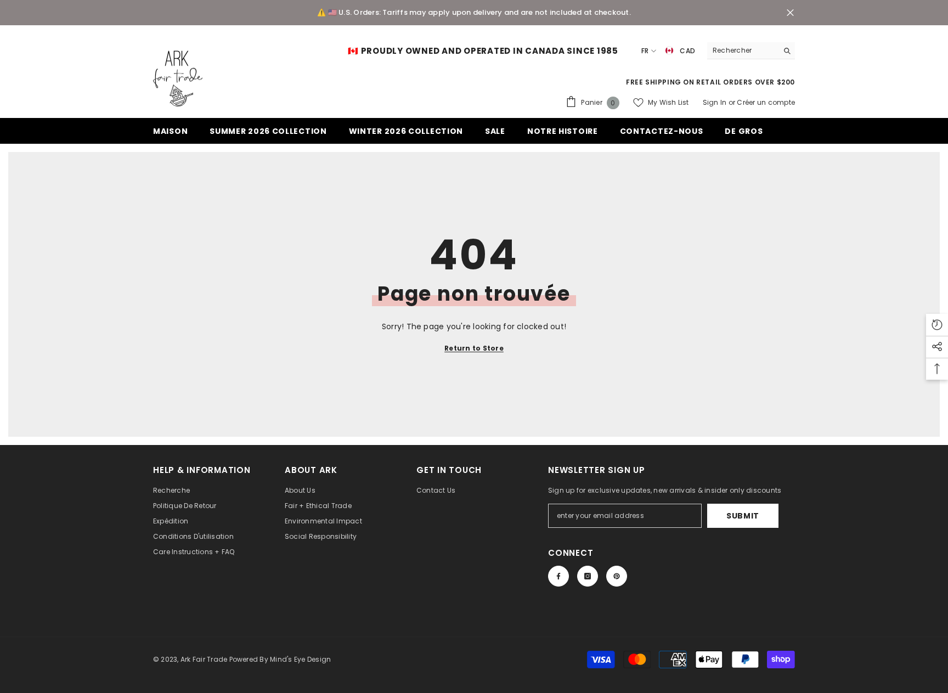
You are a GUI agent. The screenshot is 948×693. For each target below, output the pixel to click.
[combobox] (742, 50)
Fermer (790, 13)
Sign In (716, 102)
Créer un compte (766, 102)
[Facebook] (558, 576)
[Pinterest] (616, 576)
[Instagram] (587, 576)
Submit (742, 515)
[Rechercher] (751, 50)
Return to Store (474, 348)
